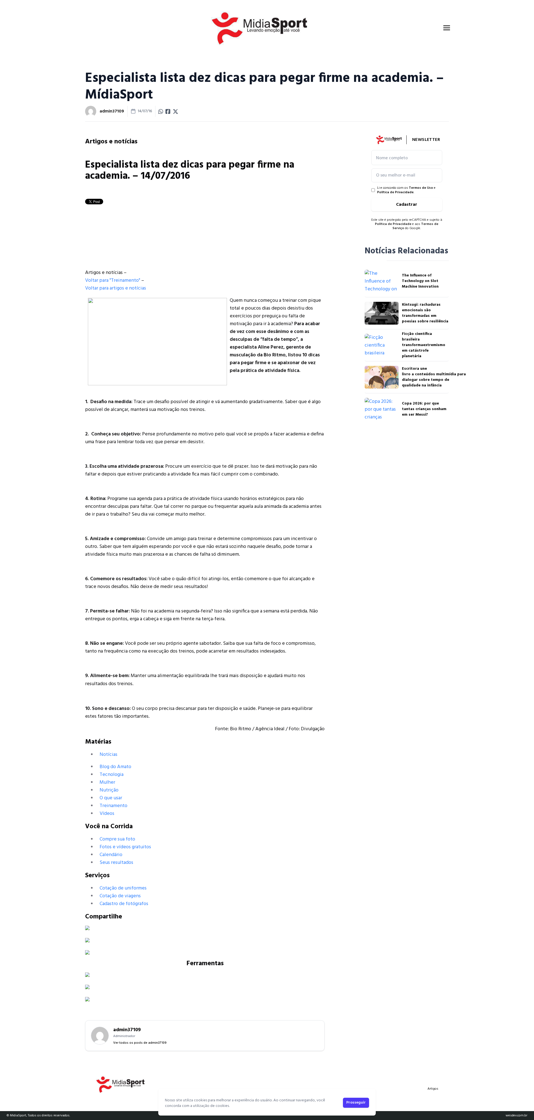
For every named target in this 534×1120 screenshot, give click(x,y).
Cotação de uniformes (123, 888)
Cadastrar (406, 204)
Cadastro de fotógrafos (124, 904)
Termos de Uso (421, 188)
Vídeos (107, 814)
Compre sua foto (117, 839)
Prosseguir (356, 1102)
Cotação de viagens (120, 896)
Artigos (432, 1089)
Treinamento (113, 806)
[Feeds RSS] (205, 952)
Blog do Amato (115, 767)
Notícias (108, 755)
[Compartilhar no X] (175, 111)
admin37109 (112, 111)
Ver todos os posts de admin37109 (140, 1043)
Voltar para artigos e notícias (115, 288)
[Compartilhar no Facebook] (168, 111)
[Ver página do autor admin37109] (90, 111)
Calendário (111, 855)
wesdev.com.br (516, 1115)
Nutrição (109, 790)
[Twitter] (205, 940)
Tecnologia (111, 775)
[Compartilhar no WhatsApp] (161, 111)
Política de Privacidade (395, 192)
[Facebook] (205, 928)
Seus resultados (116, 863)
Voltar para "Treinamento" (112, 280)
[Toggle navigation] (446, 27)
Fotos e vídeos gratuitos (125, 847)
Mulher (107, 782)
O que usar (111, 798)
